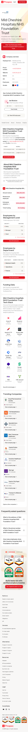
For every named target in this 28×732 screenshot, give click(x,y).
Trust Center (5, 692)
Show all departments (20, 273)
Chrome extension (6, 610)
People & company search (8, 599)
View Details (14, 109)
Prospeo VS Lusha (6, 653)
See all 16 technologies (9, 387)
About (12, 122)
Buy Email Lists (5, 668)
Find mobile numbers (7, 613)
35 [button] (22, 271)
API (3, 621)
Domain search (5, 615)
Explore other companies (9, 504)
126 (22, 230)
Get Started (22, 2)
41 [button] (22, 267)
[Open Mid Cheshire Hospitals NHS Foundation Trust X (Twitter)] (13, 85)
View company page (10, 407)
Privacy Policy (5, 695)
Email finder (5, 604)
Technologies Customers (7, 671)
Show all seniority (21, 237)
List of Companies (6, 674)
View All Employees (14, 115)
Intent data (4, 607)
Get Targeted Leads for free (14, 586)
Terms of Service (6, 698)
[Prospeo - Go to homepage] (6, 2)
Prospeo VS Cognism (7, 650)
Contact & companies (7, 666)
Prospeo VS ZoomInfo (7, 645)
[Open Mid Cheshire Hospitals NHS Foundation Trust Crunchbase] (17, 85)
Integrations (5, 618)
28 (22, 234)
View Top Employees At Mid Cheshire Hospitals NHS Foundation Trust (13, 46)
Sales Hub (4, 682)
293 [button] (22, 263)
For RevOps (4, 636)
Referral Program (6, 680)
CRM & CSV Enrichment (7, 601)
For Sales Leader (6, 631)
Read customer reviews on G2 (9, 714)
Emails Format (5, 122)
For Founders (5, 634)
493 (22, 226)
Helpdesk (4, 660)
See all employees (14, 240)
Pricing (4, 677)
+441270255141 (16, 68)
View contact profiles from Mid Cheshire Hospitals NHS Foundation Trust (15, 181)
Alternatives (6, 642)
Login (14, 2)
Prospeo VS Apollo (6, 647)
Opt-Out (4, 690)
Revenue (18, 122)
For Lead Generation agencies (8, 628)
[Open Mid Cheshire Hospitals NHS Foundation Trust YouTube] (15, 85)
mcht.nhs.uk (15, 72)
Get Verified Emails (9, 157)
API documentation (6, 663)
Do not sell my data (6, 701)
